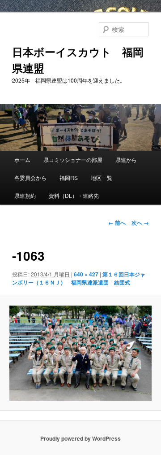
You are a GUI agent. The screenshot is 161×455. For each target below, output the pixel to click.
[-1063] (80, 353)
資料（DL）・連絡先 (74, 195)
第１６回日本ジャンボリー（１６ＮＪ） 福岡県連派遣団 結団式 (78, 278)
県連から (126, 159)
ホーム (22, 159)
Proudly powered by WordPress (80, 438)
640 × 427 (86, 274)
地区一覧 (101, 177)
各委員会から (30, 177)
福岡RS (68, 177)
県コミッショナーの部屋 (72, 159)
